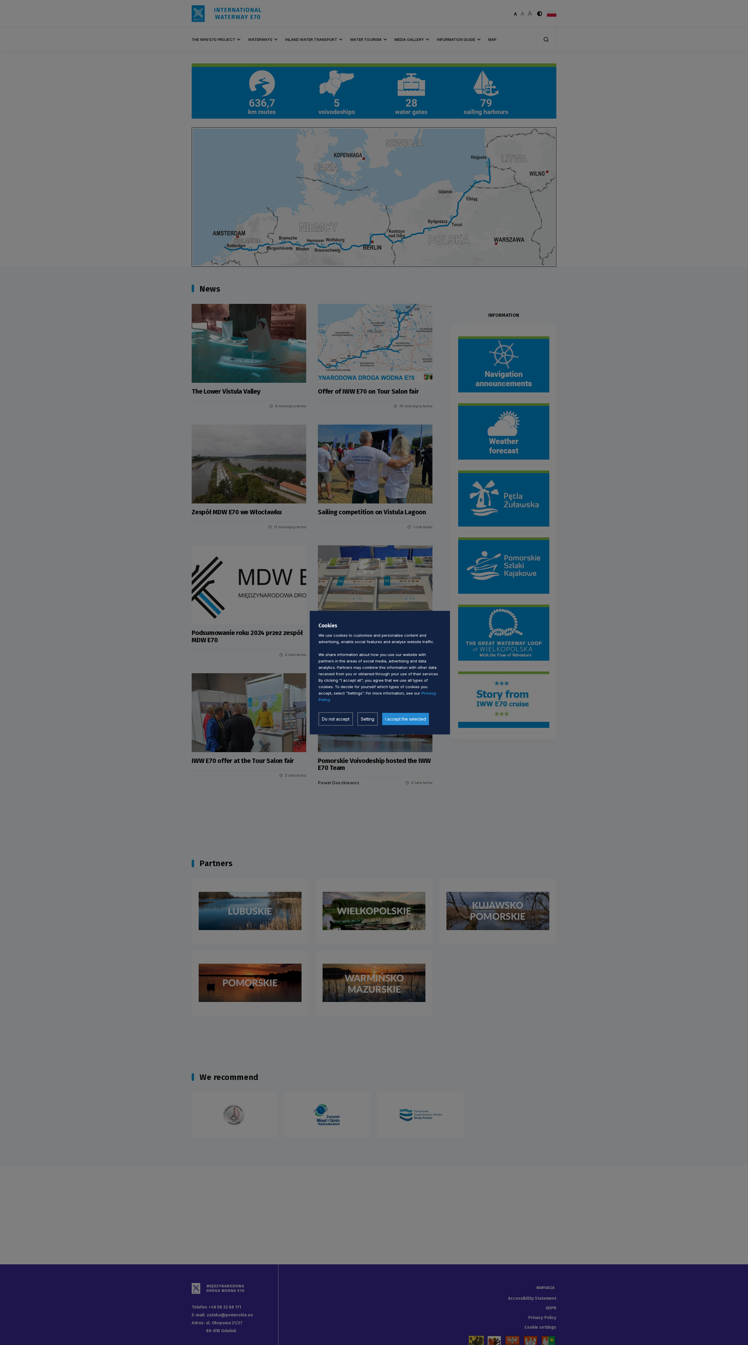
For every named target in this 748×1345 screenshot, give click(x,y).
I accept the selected (405, 718)
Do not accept (335, 718)
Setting (367, 718)
